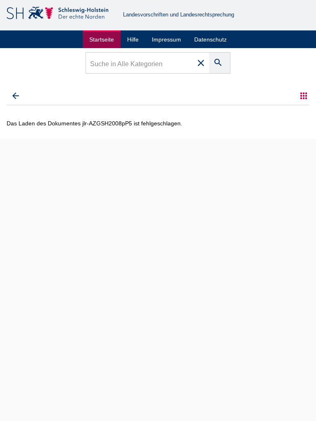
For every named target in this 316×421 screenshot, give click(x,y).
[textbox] (140, 65)
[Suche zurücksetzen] (201, 63)
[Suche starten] (219, 63)
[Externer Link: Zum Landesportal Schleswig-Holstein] (58, 15)
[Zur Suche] (16, 96)
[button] (304, 96)
